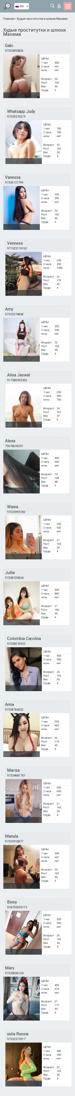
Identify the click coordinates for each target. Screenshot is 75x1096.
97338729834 (14, 578)
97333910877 (14, 841)
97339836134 (14, 973)
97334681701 (16, 775)
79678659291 (14, 446)
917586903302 (17, 380)
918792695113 (17, 907)
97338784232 (14, 709)
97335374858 (14, 314)
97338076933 (16, 644)
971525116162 (17, 248)
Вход (60, 5)
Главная (9, 18)
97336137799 (14, 182)
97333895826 (14, 51)
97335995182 (16, 512)
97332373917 (16, 1039)
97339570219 (16, 116)
